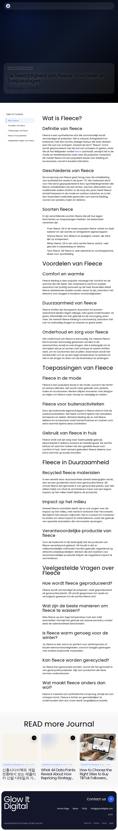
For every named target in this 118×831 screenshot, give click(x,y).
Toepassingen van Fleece (18, 131)
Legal (111, 823)
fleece (78, 151)
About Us (87, 823)
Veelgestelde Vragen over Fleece (21, 141)
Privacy (96, 823)
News (75, 808)
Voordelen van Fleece (16, 126)
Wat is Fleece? (13, 121)
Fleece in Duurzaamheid (17, 136)
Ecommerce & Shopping (20, 68)
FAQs (84, 808)
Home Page (63, 808)
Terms (104, 823)
